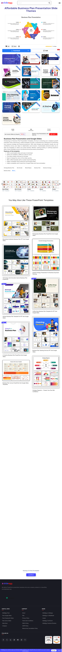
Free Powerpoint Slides (8, 618)
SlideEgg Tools (6, 613)
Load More (31, 574)
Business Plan (37, 167)
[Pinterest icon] (19, 46)
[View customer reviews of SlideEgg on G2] (56, 640)
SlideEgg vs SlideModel (48, 615)
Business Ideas (7, 170)
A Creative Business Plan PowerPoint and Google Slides (15, 355)
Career (44, 618)
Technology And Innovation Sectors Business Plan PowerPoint (15, 278)
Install (53, 134)
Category (4, 625)
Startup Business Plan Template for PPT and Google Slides (16, 317)
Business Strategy (47, 167)
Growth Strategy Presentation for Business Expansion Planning (46, 273)
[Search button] (49, 3)
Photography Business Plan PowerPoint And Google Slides (45, 234)
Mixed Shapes (28, 167)
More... (14, 170)
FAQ (23, 615)
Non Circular (19, 167)
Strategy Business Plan (9, 167)
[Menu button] (59, 3)
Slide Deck (5, 623)
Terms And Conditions (27, 620)
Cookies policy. (25, 651)
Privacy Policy (25, 618)
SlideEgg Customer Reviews (49, 623)
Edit (52, 50)
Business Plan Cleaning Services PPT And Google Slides (45, 351)
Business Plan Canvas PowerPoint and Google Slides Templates (16, 383)
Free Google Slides (6, 615)
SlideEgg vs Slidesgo (47, 613)
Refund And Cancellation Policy (30, 628)
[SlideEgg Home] (31, 583)
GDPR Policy (25, 625)
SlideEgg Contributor (47, 620)
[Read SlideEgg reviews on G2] (48, 640)
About (23, 613)
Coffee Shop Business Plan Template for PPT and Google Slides (45, 312)
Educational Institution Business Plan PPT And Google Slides (16, 239)
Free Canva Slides (6, 620)
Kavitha (49, 130)
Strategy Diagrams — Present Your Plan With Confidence (44, 391)
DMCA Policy (25, 623)
